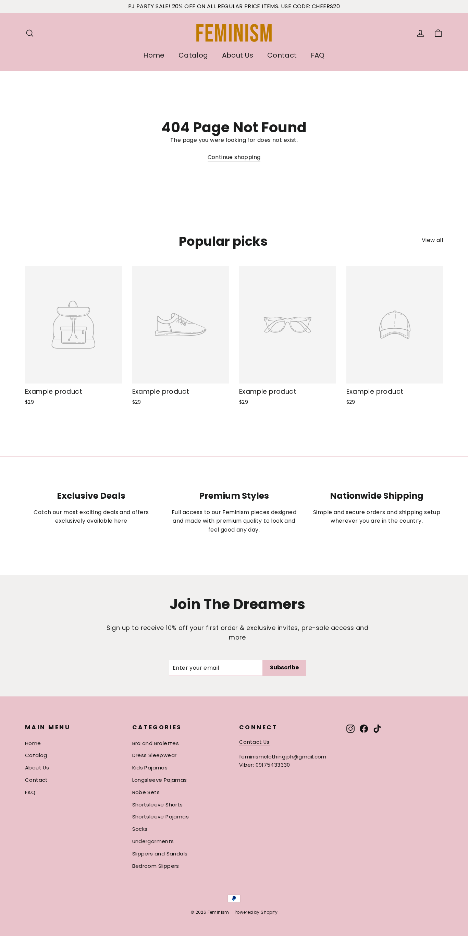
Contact (282, 55)
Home (154, 55)
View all (432, 240)
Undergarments (153, 841)
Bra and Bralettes (155, 743)
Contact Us (254, 741)
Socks (140, 828)
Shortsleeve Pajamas (160, 816)
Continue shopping (234, 157)
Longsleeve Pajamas (159, 779)
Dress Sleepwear (154, 755)
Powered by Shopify (256, 912)
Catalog (193, 55)
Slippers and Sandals (160, 853)
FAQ (318, 55)
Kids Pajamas (150, 767)
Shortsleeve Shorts (157, 804)
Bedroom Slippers (155, 866)
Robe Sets (146, 792)
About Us (238, 55)
